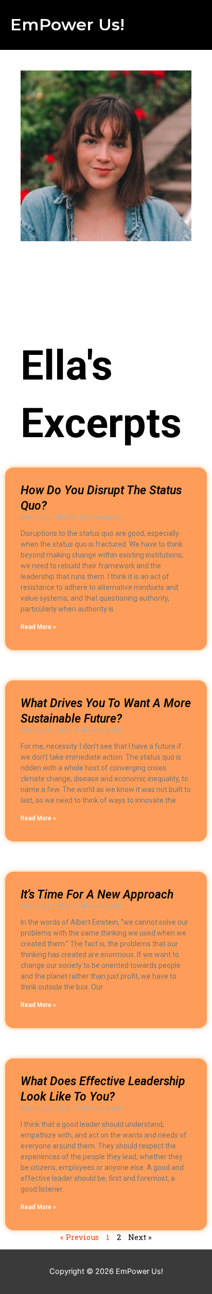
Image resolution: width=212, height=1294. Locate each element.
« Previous (79, 1237)
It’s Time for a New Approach (97, 895)
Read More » (38, 627)
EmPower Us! (67, 24)
